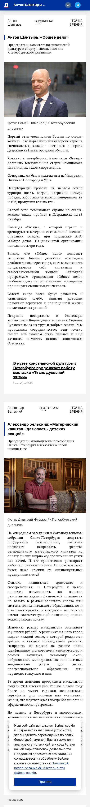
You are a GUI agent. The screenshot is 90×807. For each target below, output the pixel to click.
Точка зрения (76, 22)
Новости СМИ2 (15, 800)
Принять (45, 782)
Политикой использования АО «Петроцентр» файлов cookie (41, 768)
